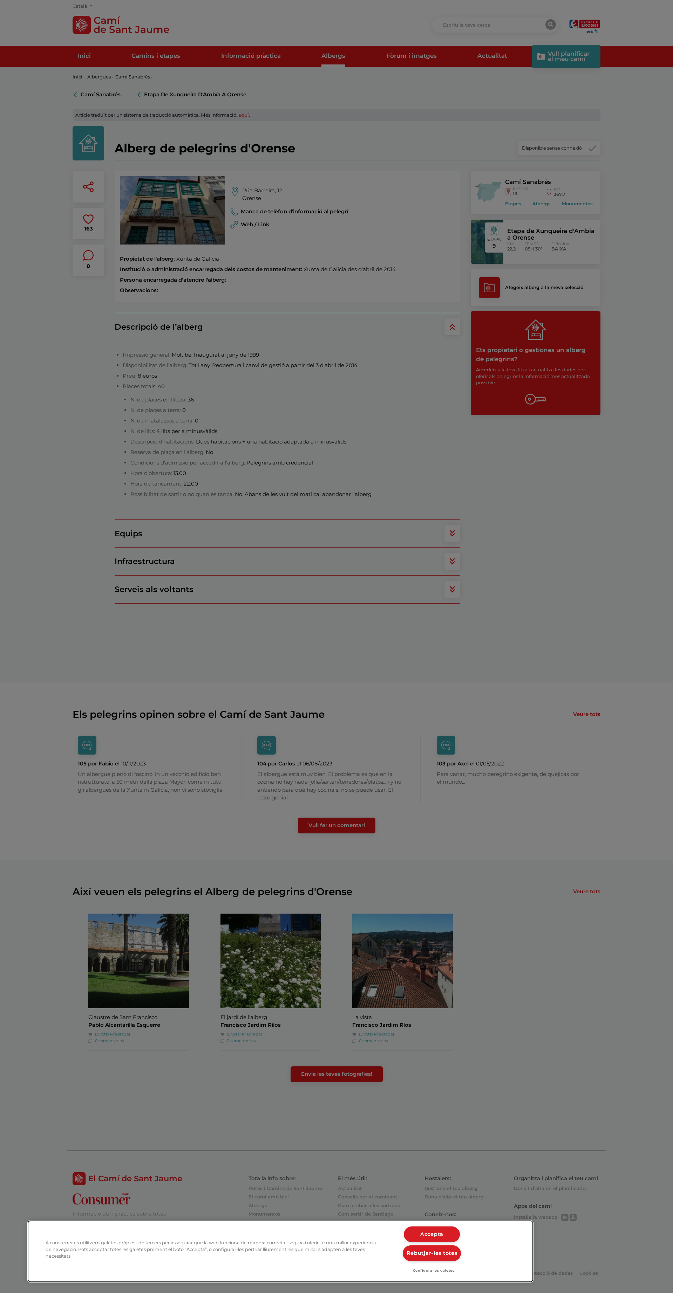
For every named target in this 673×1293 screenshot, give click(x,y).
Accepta (431, 1234)
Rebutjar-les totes (432, 1253)
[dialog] (280, 1251)
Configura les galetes (433, 1270)
